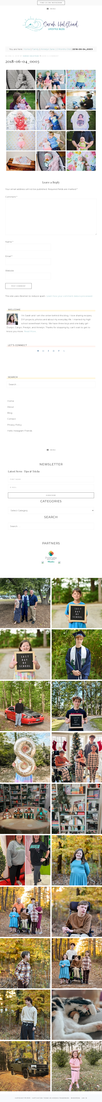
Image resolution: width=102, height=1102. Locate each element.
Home (27, 49)
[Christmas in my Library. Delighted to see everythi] (77, 809)
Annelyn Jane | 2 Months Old (56, 49)
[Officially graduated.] (25, 603)
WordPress (75, 1098)
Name (9, 242)
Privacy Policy (14, 425)
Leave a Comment (50, 56)
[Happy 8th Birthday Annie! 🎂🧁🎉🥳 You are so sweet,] (25, 757)
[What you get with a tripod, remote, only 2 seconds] (25, 912)
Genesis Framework (60, 1098)
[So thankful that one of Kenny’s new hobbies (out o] (25, 1066)
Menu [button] (53, 9)
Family (35, 49)
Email (8, 256)
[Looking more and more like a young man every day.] (77, 912)
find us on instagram (51, 3)
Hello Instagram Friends (19, 430)
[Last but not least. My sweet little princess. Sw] (77, 860)
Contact (11, 419)
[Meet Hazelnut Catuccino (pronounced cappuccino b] (77, 1015)
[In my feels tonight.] (77, 654)
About (10, 407)
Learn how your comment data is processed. (69, 296)
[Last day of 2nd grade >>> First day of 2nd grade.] (25, 654)
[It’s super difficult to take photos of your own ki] (77, 963)
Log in (84, 1098)
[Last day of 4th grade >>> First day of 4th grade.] (77, 603)
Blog (9, 413)
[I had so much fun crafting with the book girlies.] (25, 809)
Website (9, 270)
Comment (11, 197)
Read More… (30, 331)
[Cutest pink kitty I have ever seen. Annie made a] (77, 1066)
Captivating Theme (40, 1098)
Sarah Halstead (51, 25)
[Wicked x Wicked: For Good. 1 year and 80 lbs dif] (25, 860)
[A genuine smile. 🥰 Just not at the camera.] (25, 963)
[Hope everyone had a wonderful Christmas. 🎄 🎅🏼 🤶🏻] (77, 757)
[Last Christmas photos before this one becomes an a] (25, 1015)
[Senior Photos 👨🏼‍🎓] (25, 706)
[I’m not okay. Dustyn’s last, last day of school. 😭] (77, 706)
